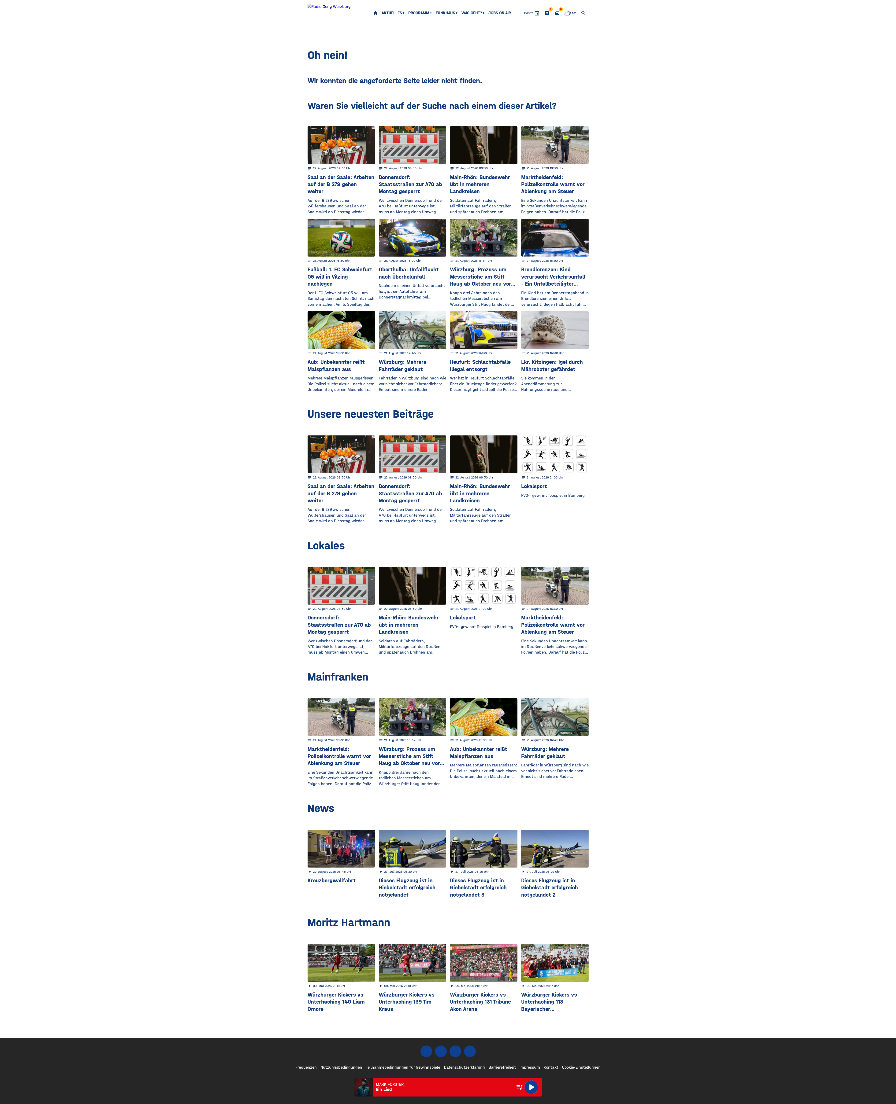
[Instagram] (441, 1051)
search (583, 13)
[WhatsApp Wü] (470, 1051)
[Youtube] (455, 1051)
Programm (418, 13)
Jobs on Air (499, 13)
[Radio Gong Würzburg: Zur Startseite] (329, 13)
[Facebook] (426, 1051)
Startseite (375, 13)
